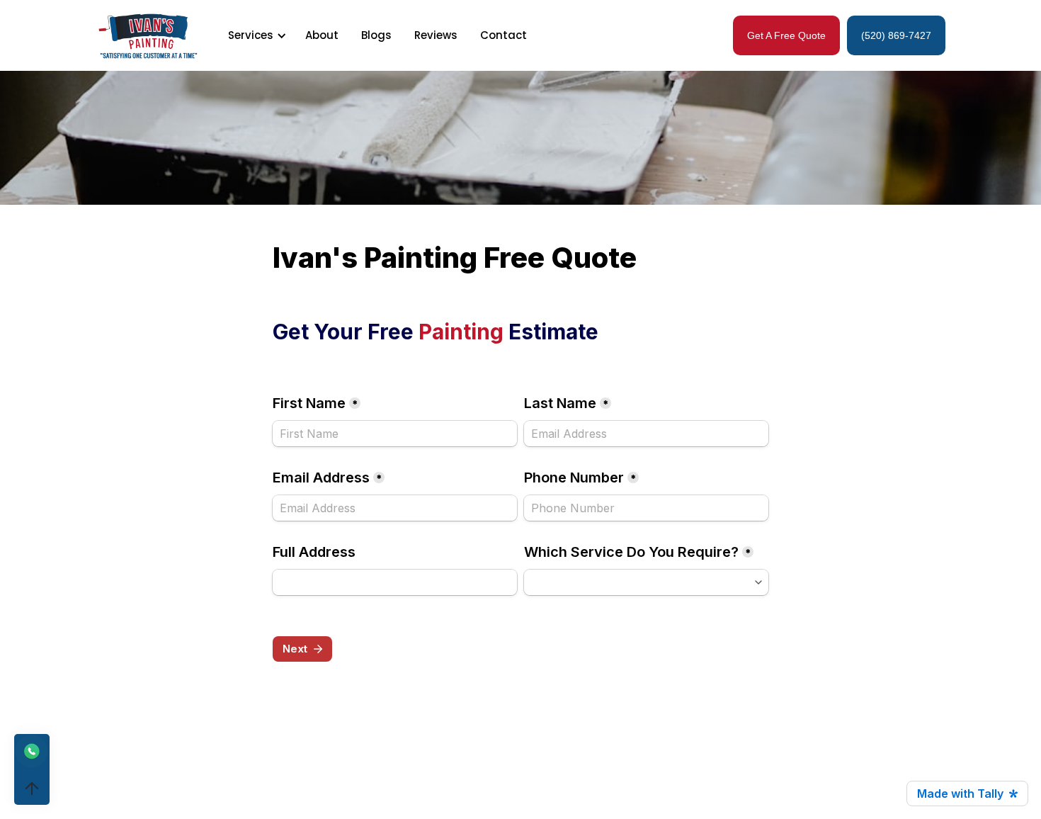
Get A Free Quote (786, 35)
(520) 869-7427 (896, 35)
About (322, 35)
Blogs (376, 35)
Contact (503, 35)
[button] (255, 35)
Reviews (435, 35)
